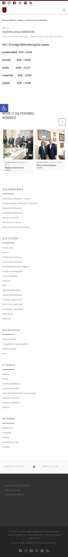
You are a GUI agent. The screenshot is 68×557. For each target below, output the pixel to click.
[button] (4, 108)
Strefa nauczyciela (12, 490)
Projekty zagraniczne (12, 299)
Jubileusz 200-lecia (11, 402)
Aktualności (7, 427)
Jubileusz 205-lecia (11, 397)
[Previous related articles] (54, 121)
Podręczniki (7, 247)
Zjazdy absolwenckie (12, 294)
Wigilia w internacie (14, 167)
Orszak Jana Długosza (12, 271)
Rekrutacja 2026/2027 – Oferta (16, 198)
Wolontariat (7, 313)
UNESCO (6, 407)
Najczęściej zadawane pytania (16, 227)
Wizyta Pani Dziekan (46, 165)
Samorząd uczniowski (12, 261)
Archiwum (6, 432)
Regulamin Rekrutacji (12, 208)
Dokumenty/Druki (10, 442)
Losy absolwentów (10, 388)
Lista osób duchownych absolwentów (19, 393)
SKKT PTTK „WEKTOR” (12, 304)
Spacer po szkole (10, 217)
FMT (4, 285)
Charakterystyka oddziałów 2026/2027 (20, 203)
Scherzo (6, 280)
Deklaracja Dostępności (15, 494)
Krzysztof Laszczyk (18, 36)
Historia (5, 374)
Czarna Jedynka (9, 276)
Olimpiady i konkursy (11, 257)
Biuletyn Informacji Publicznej (17, 485)
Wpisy (20, 20)
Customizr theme (49, 543)
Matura (5, 252)
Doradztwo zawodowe (13, 309)
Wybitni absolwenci (11, 383)
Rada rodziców (9, 339)
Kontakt (5, 446)
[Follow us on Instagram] (9, 3)
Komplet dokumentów (12, 212)
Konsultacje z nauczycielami (15, 343)
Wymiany (6, 318)
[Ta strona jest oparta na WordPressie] (23, 543)
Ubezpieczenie (9, 348)
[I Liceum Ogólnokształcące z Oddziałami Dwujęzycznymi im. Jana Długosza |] (4, 9)
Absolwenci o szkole (11, 222)
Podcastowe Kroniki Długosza (16, 266)
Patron (5, 378)
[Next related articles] (62, 121)
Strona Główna (9, 20)
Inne (4, 353)
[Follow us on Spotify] (25, 3)
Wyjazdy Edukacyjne (11, 290)
